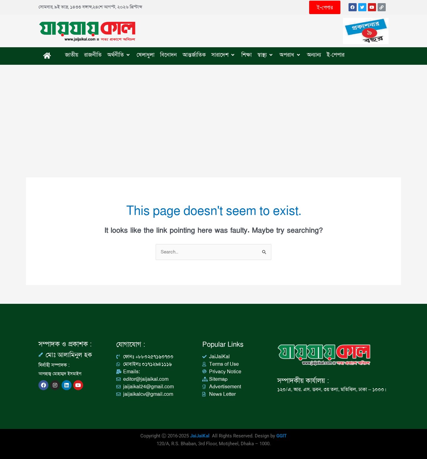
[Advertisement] (213, 112)
